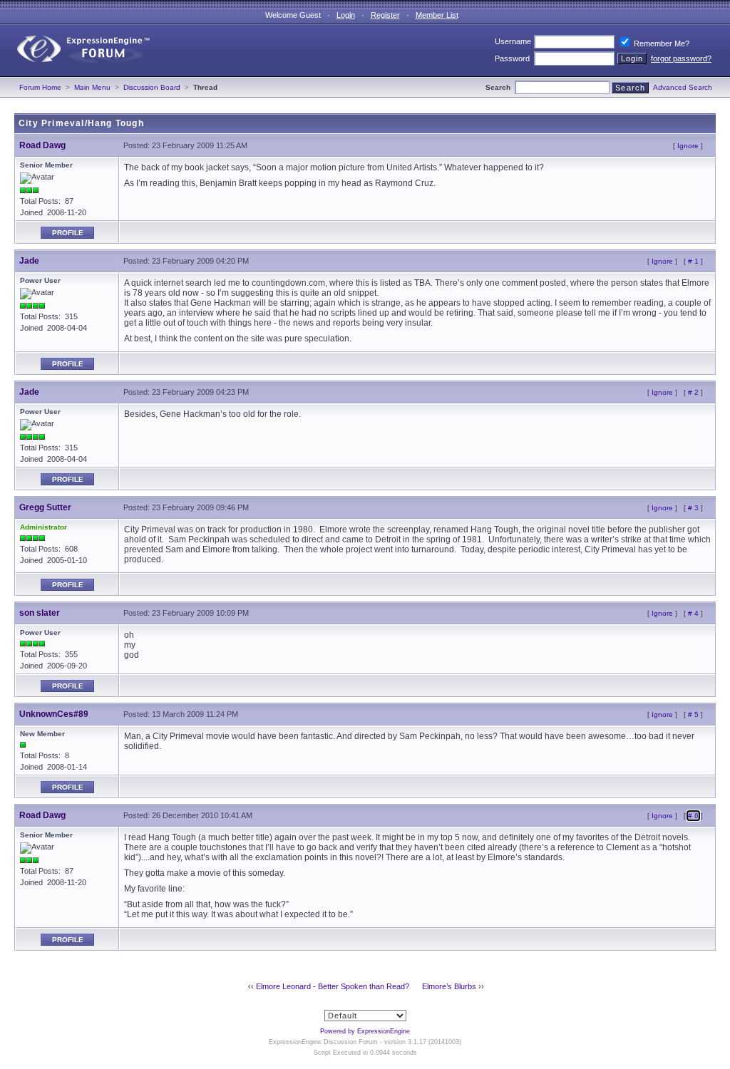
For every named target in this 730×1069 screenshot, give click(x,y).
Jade (29, 261)
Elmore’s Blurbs (449, 986)
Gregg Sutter (45, 507)
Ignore (688, 146)
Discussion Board (151, 87)
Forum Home (40, 87)
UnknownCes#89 (53, 714)
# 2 (693, 392)
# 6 (693, 816)
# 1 (693, 261)
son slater (39, 613)
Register (385, 15)
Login (345, 15)
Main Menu (92, 87)
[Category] (77, 73)
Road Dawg (42, 145)
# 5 (693, 714)
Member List (437, 15)
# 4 (693, 613)
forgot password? (681, 58)
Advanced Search (682, 87)
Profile (67, 233)
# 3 (693, 508)
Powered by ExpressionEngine (365, 1031)
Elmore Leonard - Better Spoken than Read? (332, 986)
